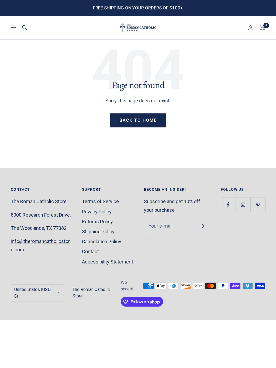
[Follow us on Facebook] (228, 204)
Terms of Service (100, 201)
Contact (90, 251)
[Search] (24, 27)
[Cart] (262, 27)
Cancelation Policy (101, 241)
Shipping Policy (98, 231)
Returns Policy (97, 221)
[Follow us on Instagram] (243, 204)
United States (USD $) (32, 293)
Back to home (138, 120)
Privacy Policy (97, 211)
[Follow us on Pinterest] (257, 204)
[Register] (202, 226)
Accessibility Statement (107, 262)
